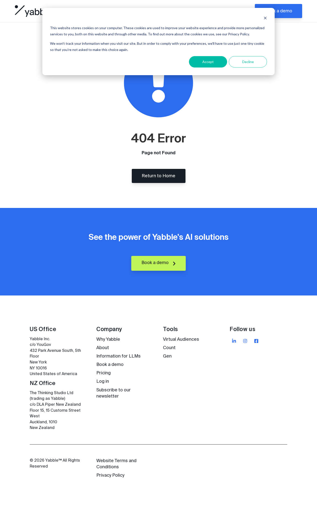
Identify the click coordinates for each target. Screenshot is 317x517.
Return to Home (158, 176)
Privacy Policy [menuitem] (110, 475)
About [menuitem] (102, 348)
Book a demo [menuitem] (110, 364)
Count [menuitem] (169, 348)
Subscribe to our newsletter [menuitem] (113, 393)
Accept (208, 62)
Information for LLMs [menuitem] (118, 356)
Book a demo (278, 11)
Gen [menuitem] (167, 356)
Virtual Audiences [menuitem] (181, 339)
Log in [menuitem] (102, 381)
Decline (248, 62)
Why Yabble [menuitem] (108, 339)
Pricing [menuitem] (103, 373)
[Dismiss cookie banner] (265, 19)
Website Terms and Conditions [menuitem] (116, 464)
